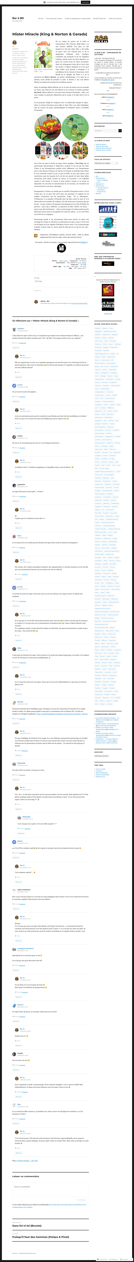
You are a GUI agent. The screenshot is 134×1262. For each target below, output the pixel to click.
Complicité (113, 382)
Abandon (98, 328)
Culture (105, 404)
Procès (102, 592)
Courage (114, 395)
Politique (103, 586)
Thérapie (113, 681)
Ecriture (112, 423)
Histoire (114, 481)
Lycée (115, 532)
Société (115, 656)
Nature (118, 560)
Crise (101, 398)
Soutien (97, 665)
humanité (109, 487)
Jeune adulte (110, 509)
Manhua (97, 541)
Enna (19, 536)
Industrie (115, 497)
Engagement (109, 436)
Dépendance (108, 417)
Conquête (106, 385)
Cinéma (109, 376)
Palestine (110, 570)
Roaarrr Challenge (102, 180)
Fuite (113, 465)
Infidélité (106, 500)
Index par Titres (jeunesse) (104, 148)
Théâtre (97, 685)
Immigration (107, 497)
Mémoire (111, 560)
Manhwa (104, 541)
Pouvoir (24, 67)
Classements (101, 190)
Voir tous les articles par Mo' (79, 303)
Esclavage (104, 446)
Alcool (106, 341)
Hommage (116, 484)
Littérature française (114, 529)
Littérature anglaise (109, 525)
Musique (110, 557)
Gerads (22, 51)
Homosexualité (99, 487)
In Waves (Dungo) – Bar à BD (27, 1161)
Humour (116, 487)
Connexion (99, 771)
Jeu (103, 509)
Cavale (97, 373)
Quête (105, 602)
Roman (104, 634)
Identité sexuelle (100, 494)
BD (22, 58)
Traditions (98, 688)
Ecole (117, 420)
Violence (15, 73)
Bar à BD (18, 18)
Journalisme (109, 516)
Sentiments (15, 71)
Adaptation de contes (110, 331)
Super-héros (23, 71)
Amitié (14, 58)
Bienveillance (111, 363)
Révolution (112, 640)
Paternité (15, 67)
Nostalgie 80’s (100, 184)
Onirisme (105, 567)
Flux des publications (102, 773)
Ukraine (113, 694)
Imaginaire (98, 497)
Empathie (116, 430)
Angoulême (114, 347)
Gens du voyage (104, 468)
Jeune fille (98, 513)
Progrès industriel (100, 595)
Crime (97, 398)
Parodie (97, 576)
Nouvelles (113, 564)
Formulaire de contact (54, 18)
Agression (111, 337)
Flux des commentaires (102, 775)
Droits (103, 414)
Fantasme (112, 455)
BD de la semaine (100, 363)
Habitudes (106, 478)
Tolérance (111, 685)
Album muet (99, 341)
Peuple (97, 583)
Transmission (99, 691)
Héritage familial (107, 490)
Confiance (98, 385)
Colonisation (109, 379)
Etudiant (97, 452)
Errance (97, 446)
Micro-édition (106, 548)
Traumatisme (108, 691)
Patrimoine (98, 580)
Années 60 (98, 350)
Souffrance (117, 662)
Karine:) (20, 1005)
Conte (97, 388)
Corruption (110, 392)
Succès (104, 669)
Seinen (103, 650)
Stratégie (97, 669)
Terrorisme (106, 681)
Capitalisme (114, 366)
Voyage (115, 701)
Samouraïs (110, 643)
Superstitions (99, 672)
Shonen (102, 656)
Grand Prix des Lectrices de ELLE (104, 471)
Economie (105, 423)
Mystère (117, 557)
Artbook (97, 357)
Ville (96, 701)
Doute (110, 411)
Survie (115, 672)
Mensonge (112, 544)
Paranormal (106, 573)
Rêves (103, 643)
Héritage (97, 490)
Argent (113, 353)
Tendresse (98, 681)
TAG (104, 678)
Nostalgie (98, 564)
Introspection (115, 503)
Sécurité (105, 675)
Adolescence (106, 334)
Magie (104, 535)
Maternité (105, 544)
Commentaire (81, 1200)
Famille (19, 63)
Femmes (104, 462)
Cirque (116, 376)
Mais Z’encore (100, 186)
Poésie (97, 589)
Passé (109, 576)
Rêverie (97, 643)
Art (117, 353)
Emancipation (99, 430)
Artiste (103, 357)
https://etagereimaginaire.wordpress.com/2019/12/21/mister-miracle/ (62, 714)
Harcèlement (107, 481)
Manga (115, 538)
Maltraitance (107, 538)
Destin (119, 404)
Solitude (97, 662)
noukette (20, 328)
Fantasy (97, 458)
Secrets (113, 646)
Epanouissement (100, 443)
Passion (103, 576)
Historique (108, 484)
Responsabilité (16, 69)
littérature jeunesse (100, 532)
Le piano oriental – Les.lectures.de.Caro (107, 724)
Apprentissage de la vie (102, 353)
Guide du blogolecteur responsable (78, 18)
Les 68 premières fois (112, 519)
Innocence (98, 503)
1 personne (22, 396)
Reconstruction (115, 611)
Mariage (97, 544)
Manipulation (113, 541)
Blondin (20, 702)
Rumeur (106, 637)
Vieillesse (117, 697)
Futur (118, 465)
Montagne (98, 557)
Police (97, 586)
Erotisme (117, 443)
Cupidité (112, 404)
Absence (104, 328)
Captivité (97, 369)
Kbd (97, 176)
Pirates (117, 583)
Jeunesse (106, 513)
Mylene (20, 841)
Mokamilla (21, 763)
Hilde (19, 648)
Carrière (104, 369)
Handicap (98, 481)
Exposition (98, 455)
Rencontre (98, 621)
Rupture (113, 637)
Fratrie (108, 465)
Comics (21, 59)
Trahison (112, 688)
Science (97, 646)
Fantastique (16, 51)
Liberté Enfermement (107, 522)
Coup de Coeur (99, 395)
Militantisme (99, 551)
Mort (23, 65)
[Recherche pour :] (106, 130)
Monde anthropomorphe (111, 551)
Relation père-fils (113, 615)
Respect (112, 627)
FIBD (116, 462)
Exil (111, 452)
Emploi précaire (100, 433)
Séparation (98, 678)
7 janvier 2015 (108, 313)
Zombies (109, 704)
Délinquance (99, 417)
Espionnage (98, 449)
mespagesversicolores (25, 948)
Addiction (98, 334)
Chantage (114, 373)
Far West (111, 458)
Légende (97, 535)
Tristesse (106, 694)
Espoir (106, 449)
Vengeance (105, 697)
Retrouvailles (109, 630)
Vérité (96, 704)
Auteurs (97, 360)
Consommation (115, 385)
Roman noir (98, 637)
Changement (105, 373)
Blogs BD (98, 193)
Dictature (103, 408)
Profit (107, 592)
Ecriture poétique (100, 427)
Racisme (97, 605)
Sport (110, 665)
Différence (111, 408)
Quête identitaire (113, 602)
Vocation (109, 701)
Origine (97, 570)
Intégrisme (106, 506)
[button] (48, 127)
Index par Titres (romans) (103, 150)
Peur (19, 67)
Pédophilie (114, 599)
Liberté (97, 522)
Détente (110, 420)
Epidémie (110, 443)
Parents (114, 573)
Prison (97, 592)
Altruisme (113, 341)
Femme (97, 462)
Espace (111, 446)
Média (105, 560)
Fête (96, 468)
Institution (106, 503)
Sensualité (117, 650)
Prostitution (110, 595)
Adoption (115, 334)
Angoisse (106, 347)
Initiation (113, 500)
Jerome (20, 587)
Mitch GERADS (81, 262)
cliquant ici (111, 97)
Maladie (110, 535)
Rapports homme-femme (102, 608)
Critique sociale (109, 398)
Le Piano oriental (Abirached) (107, 725)
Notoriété (105, 564)
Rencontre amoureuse (109, 621)
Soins (96, 659)
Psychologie (105, 599)
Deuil (96, 408)
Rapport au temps (107, 605)
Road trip (97, 634)
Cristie (19, 385)
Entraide (97, 439)
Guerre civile (98, 474)
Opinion (112, 567)
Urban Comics (63, 260)
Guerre (14, 65)
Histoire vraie (99, 484)
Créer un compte (100, 769)
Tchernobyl (110, 678)
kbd (96, 519)
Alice (19, 1104)
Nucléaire (98, 567)
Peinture (113, 580)
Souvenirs (104, 665)
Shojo (96, 656)
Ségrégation (113, 675)
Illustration (110, 494)
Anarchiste (98, 347)
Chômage (103, 376)
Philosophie (109, 583)
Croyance (98, 401)
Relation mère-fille (100, 615)
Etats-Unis (113, 449)
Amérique (118, 344)
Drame (14, 63)
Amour (19, 58)
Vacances (98, 697)
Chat (96, 376)
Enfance (108, 433)
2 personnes (22, 343)
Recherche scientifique (102, 611)
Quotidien (98, 602)
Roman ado (111, 634)
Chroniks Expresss (102, 188)
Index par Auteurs (115, 18)
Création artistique (107, 401)
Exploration (117, 452)
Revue (117, 630)
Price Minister (116, 589)
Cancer (107, 366)
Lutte (109, 532)
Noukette (83, 242)
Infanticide (98, 500)
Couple (14, 61)
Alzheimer (98, 344)
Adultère (97, 337)
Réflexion (104, 640)
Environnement (106, 439)
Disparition (98, 411)
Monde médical (99, 554)
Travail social (98, 694)
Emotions (108, 430)
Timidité (103, 685)
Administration (100, 178)
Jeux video (113, 513)
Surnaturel (108, 672)
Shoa (117, 653)
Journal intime (99, 516)
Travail (116, 691)
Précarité (97, 599)
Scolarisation (105, 646)
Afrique (104, 337)
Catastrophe (112, 369)
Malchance (98, 538)
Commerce (104, 382)
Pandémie (98, 573)
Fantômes (104, 458)
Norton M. (17, 53)
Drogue (97, 414)
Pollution (110, 586)
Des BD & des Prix (99, 18)
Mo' (13, 46)
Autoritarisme (105, 360)
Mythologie (98, 560)
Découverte (110, 414)
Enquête (117, 436)
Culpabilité (98, 404)
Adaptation (98, 331)
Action (111, 328)
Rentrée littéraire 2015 (101, 624)
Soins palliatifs (104, 659)
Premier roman (105, 589)
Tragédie (105, 688)
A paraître (106, 350)
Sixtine (109, 656)
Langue (101, 519)
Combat (117, 379)
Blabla (97, 366)
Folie (23, 63)
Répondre (16, 347)
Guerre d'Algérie (109, 474)
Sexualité (111, 653)
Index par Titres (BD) (102, 146)
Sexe (105, 653)
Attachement (111, 357)
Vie (112, 697)
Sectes (97, 650)
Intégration (98, 506)
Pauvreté (106, 580)
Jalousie (97, 509)
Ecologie (97, 423)
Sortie (110, 662)
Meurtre (97, 548)
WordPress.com (100, 776)
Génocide (98, 478)
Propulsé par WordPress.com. (27, 1253)
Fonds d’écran (101, 191)
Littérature (98, 525)
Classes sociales (99, 379)
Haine (112, 478)
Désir (105, 420)
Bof (102, 366)
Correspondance (100, 392)
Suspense (98, 675)
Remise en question (108, 618)
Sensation (110, 650)
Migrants (114, 548)
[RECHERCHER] (120, 130)
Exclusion (105, 452)
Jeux (98, 182)
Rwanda (97, 640)
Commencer (85, 2)
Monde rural (109, 554)
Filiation (97, 465)
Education (110, 427)
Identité (19, 65)
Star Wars (117, 665)
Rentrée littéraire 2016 (101, 627)
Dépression (20, 61)
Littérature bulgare (100, 529)
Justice (117, 516)
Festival (111, 462)
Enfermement (99, 436)
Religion (97, 618)
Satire (116, 643)
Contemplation (104, 388)
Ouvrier (103, 570)
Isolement (115, 506)
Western (102, 704)
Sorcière (104, 662)
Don (25, 61)
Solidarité (113, 659)
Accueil (40, 18)
